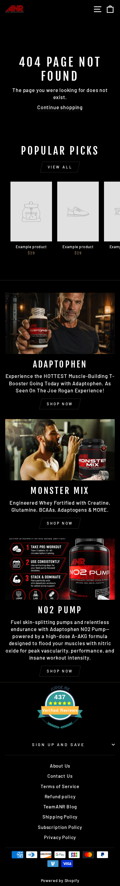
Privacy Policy (60, 837)
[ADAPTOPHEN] (60, 323)
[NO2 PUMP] (60, 569)
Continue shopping (60, 107)
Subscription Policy (60, 827)
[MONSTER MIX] (60, 449)
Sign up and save (58, 744)
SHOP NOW (60, 404)
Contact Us (59, 776)
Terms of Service (60, 786)
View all (60, 167)
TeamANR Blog (60, 806)
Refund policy (60, 796)
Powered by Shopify (60, 880)
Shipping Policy (60, 816)
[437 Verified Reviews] (60, 731)
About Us (60, 766)
